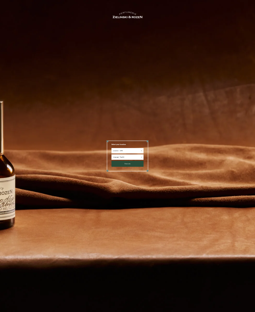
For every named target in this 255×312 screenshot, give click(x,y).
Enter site (127, 164)
